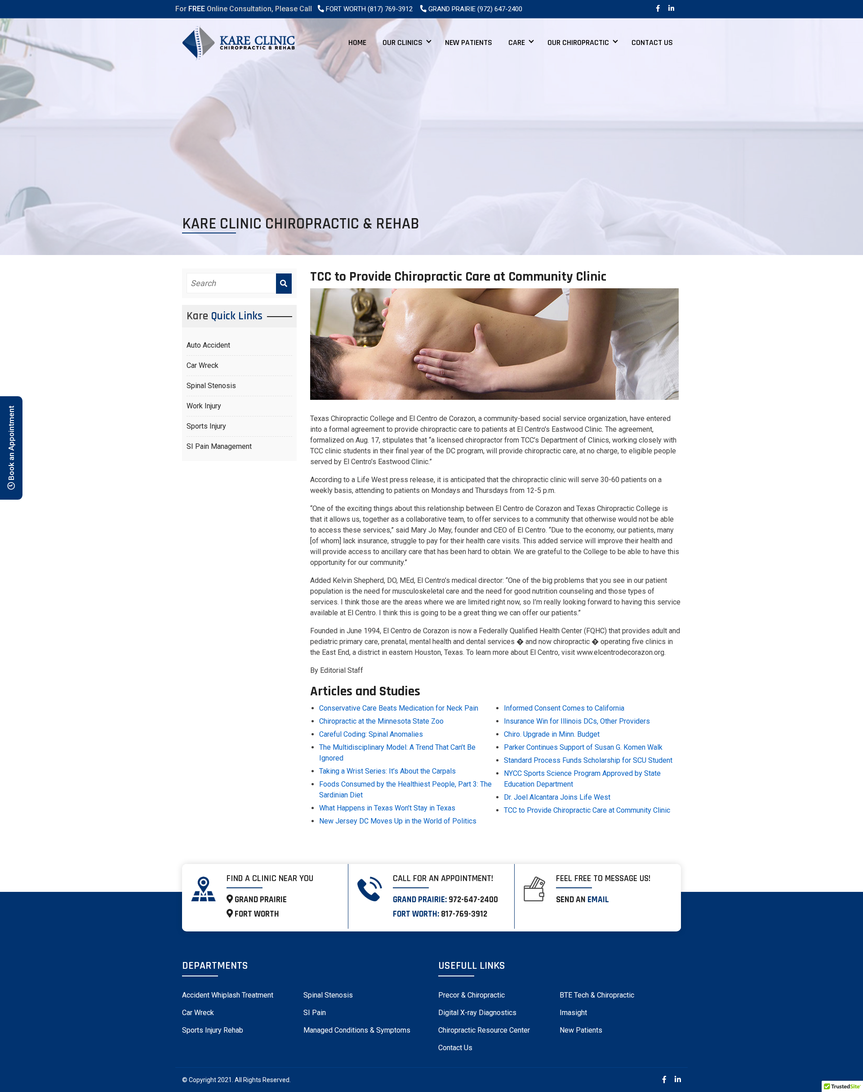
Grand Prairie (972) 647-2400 (474, 9)
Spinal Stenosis (211, 385)
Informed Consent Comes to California (564, 708)
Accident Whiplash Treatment (227, 995)
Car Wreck (202, 365)
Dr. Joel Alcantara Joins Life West (557, 797)
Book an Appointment (11, 444)
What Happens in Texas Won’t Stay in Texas (387, 808)
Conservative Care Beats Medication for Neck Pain (398, 708)
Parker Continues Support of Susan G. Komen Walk (583, 747)
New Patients (468, 42)
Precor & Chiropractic (471, 995)
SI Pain (314, 1012)
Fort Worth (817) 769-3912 (368, 9)
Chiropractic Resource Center (484, 1030)
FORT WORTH (256, 914)
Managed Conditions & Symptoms (356, 1030)
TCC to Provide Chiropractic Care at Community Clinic (587, 810)
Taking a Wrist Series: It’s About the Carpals (387, 771)
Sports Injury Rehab (212, 1030)
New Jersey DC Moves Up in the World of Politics (397, 821)
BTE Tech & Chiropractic (597, 995)
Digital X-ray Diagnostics (477, 1012)
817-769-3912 (464, 914)
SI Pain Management (219, 446)
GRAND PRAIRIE (260, 899)
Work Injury (204, 405)
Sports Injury (206, 425)
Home (357, 42)
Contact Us (652, 42)
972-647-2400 (473, 899)
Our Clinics (403, 42)
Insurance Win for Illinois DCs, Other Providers (577, 721)
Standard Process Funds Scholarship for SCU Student (588, 760)
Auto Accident (208, 344)
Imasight (573, 1012)
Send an (582, 899)
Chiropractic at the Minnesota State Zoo (381, 721)
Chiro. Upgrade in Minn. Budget (552, 734)
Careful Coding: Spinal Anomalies (371, 734)
